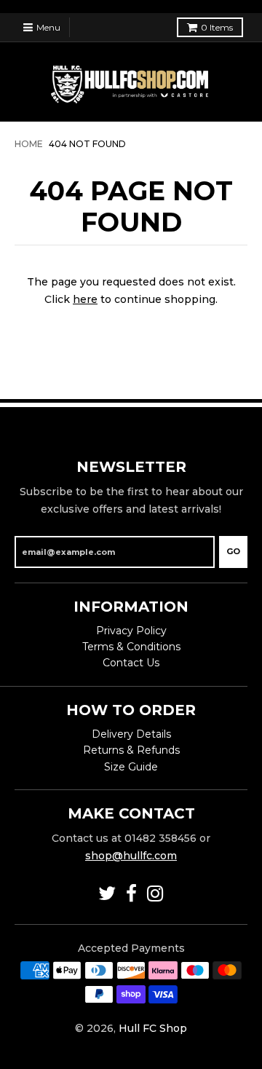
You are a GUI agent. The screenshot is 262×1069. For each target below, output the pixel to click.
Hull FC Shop (153, 1028)
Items (217, 27)
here (85, 299)
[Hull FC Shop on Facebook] (131, 893)
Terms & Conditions (131, 646)
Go (233, 551)
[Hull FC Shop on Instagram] (155, 893)
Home (29, 144)
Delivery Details (131, 734)
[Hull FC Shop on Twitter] (107, 893)
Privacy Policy (131, 630)
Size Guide (131, 766)
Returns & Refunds (131, 750)
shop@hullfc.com (131, 855)
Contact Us (131, 662)
